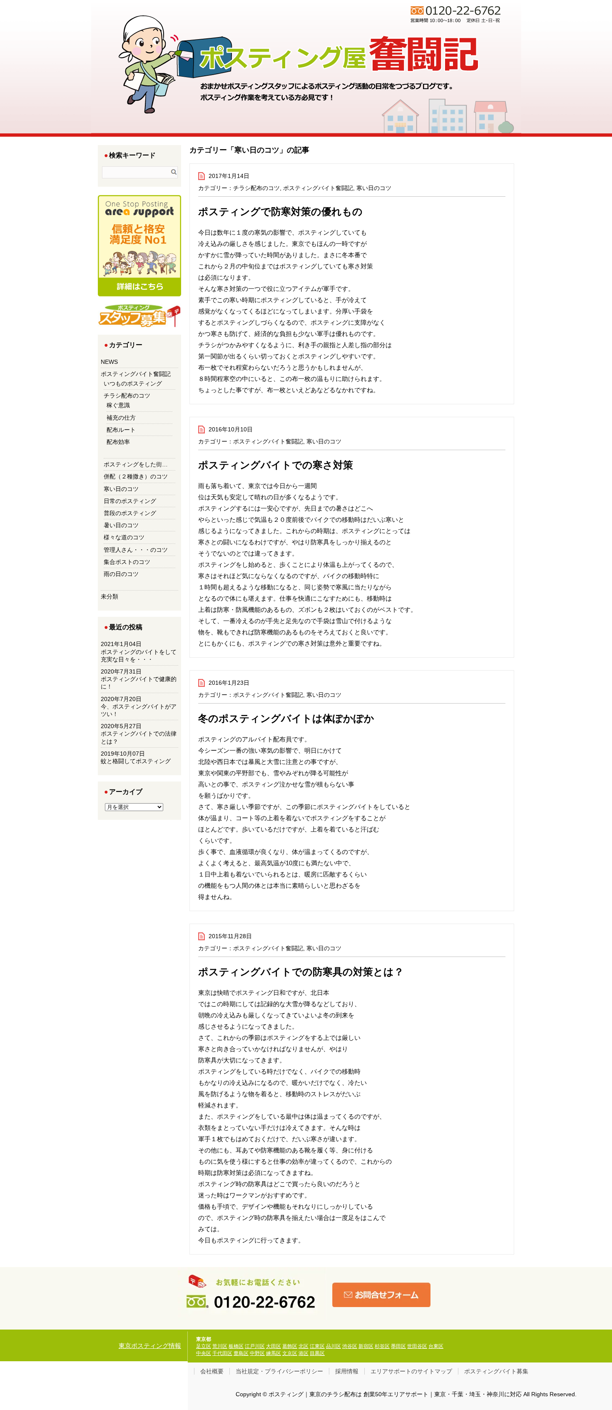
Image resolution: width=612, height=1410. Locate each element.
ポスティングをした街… (136, 464)
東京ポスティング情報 (150, 1345)
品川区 (333, 1346)
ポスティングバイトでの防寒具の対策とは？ (301, 971)
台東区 (435, 1346)
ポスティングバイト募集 (496, 1371)
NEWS (109, 361)
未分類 (109, 596)
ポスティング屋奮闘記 (322, 92)
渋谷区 (349, 1346)
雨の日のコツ (121, 574)
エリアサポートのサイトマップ (411, 1371)
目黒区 (317, 1353)
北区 (303, 1346)
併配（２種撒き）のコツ (136, 476)
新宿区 (365, 1346)
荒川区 (219, 1346)
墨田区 (398, 1346)
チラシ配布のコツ (256, 188)
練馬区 (273, 1353)
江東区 (317, 1346)
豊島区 (241, 1353)
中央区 (203, 1353)
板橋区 (236, 1346)
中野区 (257, 1353)
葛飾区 (289, 1346)
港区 (303, 1353)
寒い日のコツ (373, 188)
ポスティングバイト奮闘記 (318, 188)
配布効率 (118, 441)
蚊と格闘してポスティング (136, 761)
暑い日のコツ (121, 525)
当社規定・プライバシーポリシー (279, 1371)
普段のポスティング (130, 513)
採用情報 (346, 1371)
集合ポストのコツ (127, 561)
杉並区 (382, 1346)
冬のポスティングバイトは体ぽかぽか (286, 718)
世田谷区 (417, 1346)
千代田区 (222, 1353)
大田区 (273, 1346)
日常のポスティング (130, 501)
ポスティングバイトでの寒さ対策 (275, 465)
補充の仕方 (121, 417)
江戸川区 (255, 1346)
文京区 (289, 1353)
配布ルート (121, 429)
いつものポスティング (133, 383)
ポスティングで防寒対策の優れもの (280, 211)
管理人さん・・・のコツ (136, 549)
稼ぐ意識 (118, 405)
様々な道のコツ (124, 537)
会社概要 (212, 1371)
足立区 (203, 1346)
